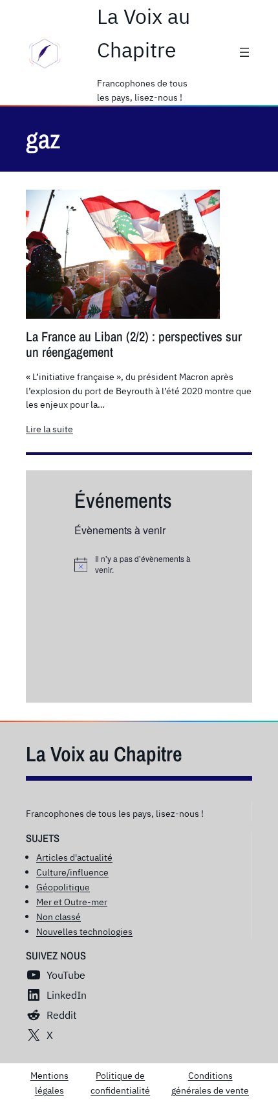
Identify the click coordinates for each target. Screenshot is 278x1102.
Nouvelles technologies (84, 931)
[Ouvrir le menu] (244, 52)
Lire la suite (49, 429)
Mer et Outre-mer (71, 902)
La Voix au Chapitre (104, 754)
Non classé (58, 916)
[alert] (139, 564)
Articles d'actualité (74, 857)
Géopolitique (63, 887)
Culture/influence (72, 872)
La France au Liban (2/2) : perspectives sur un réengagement (134, 344)
